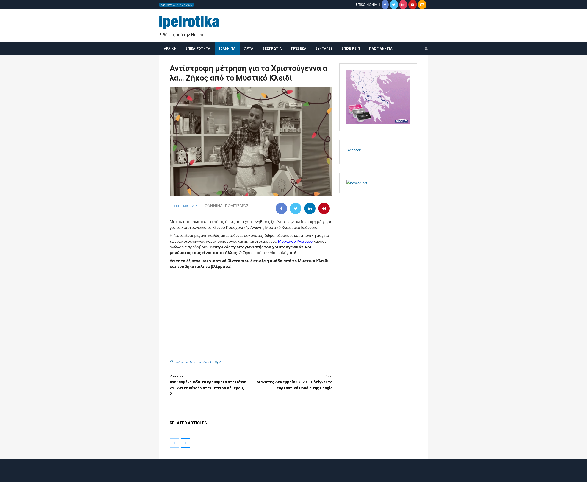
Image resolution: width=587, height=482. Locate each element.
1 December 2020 (186, 206)
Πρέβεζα (298, 48)
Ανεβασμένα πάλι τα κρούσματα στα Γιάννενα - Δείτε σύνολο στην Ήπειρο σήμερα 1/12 (208, 385)
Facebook (353, 150)
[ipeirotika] (189, 22)
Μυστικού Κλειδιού (295, 241)
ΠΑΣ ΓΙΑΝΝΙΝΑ (380, 48)
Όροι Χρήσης (293, 474)
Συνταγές (323, 48)
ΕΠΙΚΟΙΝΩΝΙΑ (366, 4)
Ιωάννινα (227, 48)
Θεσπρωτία (272, 48)
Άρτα (248, 48)
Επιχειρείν (351, 48)
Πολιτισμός (237, 205)
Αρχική (170, 48)
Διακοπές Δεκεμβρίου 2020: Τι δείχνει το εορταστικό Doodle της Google (294, 382)
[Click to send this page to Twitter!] (295, 208)
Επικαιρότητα (198, 48)
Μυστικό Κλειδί (200, 362)
